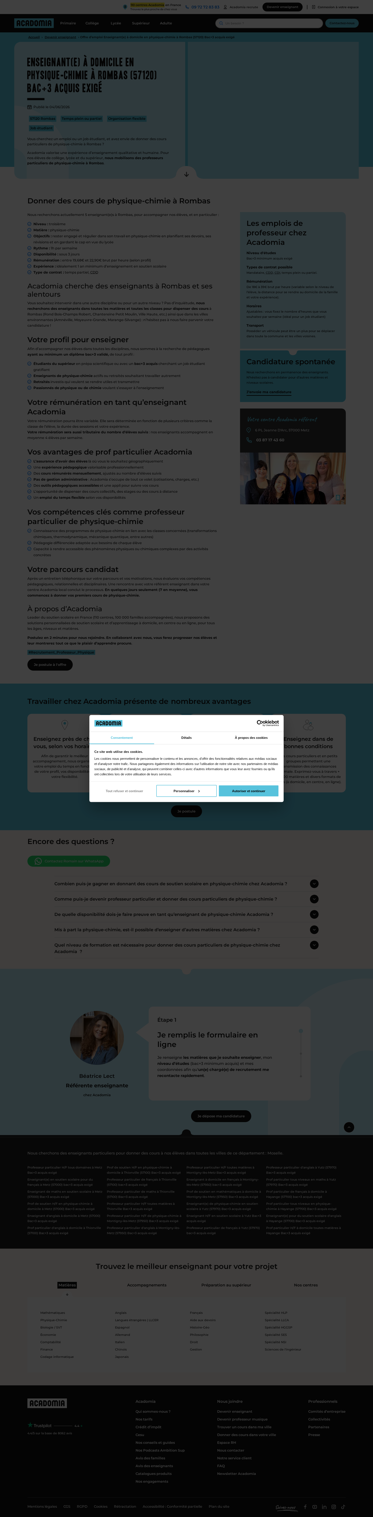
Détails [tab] (186, 737)
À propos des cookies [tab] (251, 737)
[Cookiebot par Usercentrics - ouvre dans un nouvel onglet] (260, 723)
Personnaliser (184, 791)
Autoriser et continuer (248, 791)
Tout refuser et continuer (124, 791)
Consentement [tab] (122, 737)
